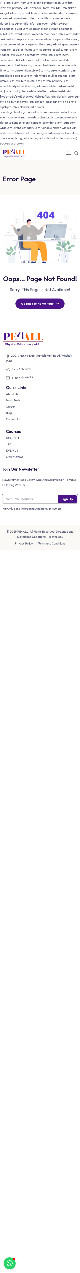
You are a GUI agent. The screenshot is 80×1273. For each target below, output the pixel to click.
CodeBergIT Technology (47, 537)
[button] (10, 1263)
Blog (9, 413)
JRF (8, 444)
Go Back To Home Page (37, 303)
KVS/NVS (12, 450)
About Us (12, 394)
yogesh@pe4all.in (23, 377)
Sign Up (67, 499)
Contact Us (13, 419)
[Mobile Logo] (14, 153)
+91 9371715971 (21, 369)
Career (10, 406)
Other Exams (14, 457)
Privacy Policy (24, 543)
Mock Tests (13, 400)
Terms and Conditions (51, 543)
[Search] (76, 153)
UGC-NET (12, 438)
